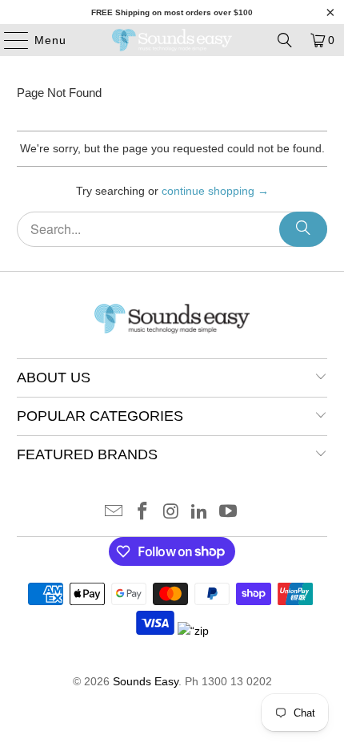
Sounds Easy (145, 681)
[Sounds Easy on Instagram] (171, 512)
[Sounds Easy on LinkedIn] (200, 512)
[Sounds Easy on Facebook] (142, 512)
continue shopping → (215, 190)
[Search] (285, 40)
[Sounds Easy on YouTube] (229, 512)
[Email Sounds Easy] (114, 512)
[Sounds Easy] (172, 40)
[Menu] (8, 40)
